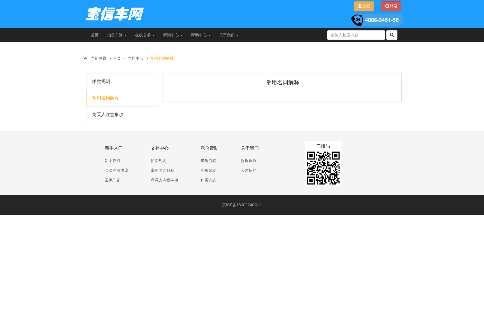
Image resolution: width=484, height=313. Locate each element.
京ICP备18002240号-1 (242, 205)
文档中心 (135, 58)
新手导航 (112, 160)
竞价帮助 (208, 170)
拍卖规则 (101, 81)
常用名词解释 (162, 58)
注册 (366, 6)
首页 (95, 35)
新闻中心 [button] (171, 35)
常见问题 (112, 180)
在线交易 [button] (143, 35)
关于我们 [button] (227, 35)
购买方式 (208, 180)
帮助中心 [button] (199, 35)
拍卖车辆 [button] (115, 35)
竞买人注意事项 (108, 114)
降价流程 (208, 160)
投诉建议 (249, 160)
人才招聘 (249, 170)
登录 (392, 6)
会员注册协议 (116, 170)
